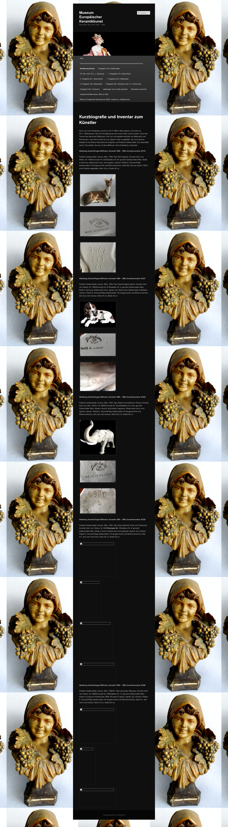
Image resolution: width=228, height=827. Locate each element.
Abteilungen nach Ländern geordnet (115, 89)
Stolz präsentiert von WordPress (114, 815)
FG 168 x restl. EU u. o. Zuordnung (92, 74)
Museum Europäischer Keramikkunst (91, 17)
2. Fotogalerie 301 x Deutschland (91, 79)
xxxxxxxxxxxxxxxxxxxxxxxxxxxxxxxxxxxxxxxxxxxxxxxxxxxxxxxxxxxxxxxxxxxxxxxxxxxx (111, 63)
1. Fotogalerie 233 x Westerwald (117, 79)
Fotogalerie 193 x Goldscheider (109, 68)
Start (81, 58)
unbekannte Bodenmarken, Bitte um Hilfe (94, 94)
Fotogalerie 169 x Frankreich (90, 89)
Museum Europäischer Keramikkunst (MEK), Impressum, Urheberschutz (105, 99)
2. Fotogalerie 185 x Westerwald (91, 84)
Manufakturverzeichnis (139, 89)
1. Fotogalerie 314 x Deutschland (119, 74)
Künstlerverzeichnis (87, 68)
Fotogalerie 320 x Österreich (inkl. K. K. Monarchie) (123, 84)
